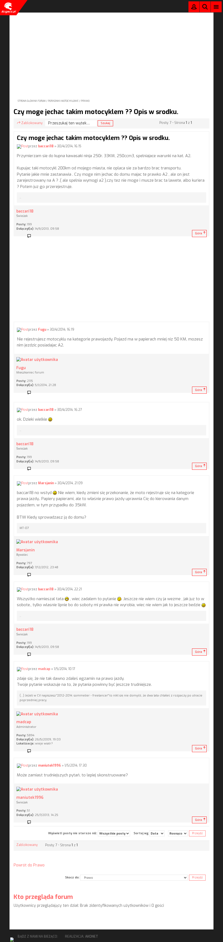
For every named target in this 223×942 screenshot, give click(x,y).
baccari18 (46, 146)
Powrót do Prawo (29, 865)
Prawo (85, 101)
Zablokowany (31, 123)
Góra (198, 233)
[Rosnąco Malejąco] (178, 833)
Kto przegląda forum (43, 897)
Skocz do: (72, 877)
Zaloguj (193, 8)
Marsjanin (46, 483)
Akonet (91, 936)
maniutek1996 (49, 765)
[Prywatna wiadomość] (31, 236)
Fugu (42, 329)
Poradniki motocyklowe (63, 101)
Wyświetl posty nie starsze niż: (73, 833)
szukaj (205, 6)
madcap (44, 669)
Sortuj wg (141, 833)
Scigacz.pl (8, 7)
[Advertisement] (111, 51)
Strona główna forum (32, 101)
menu (216, 6)
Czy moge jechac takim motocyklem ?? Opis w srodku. (96, 111)
